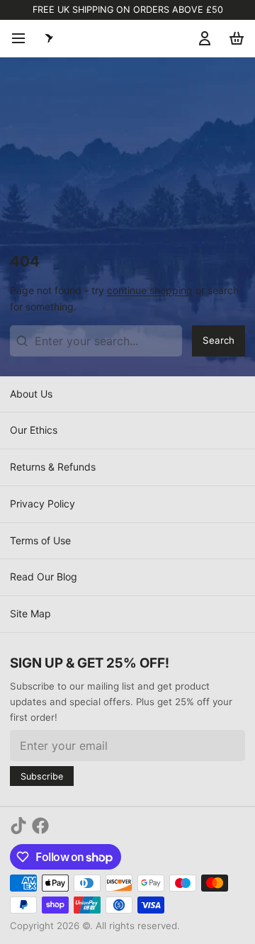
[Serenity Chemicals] (49, 38)
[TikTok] (18, 825)
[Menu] (23, 38)
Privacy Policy (42, 504)
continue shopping (150, 290)
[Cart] (234, 38)
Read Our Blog (43, 577)
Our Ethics (33, 430)
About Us (31, 394)
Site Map (30, 613)
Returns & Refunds (53, 467)
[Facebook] (40, 825)
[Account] (202, 38)
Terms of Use (40, 540)
